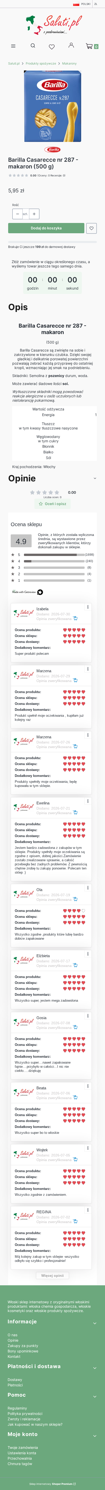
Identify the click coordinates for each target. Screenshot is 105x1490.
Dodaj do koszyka (46, 228)
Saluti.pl (14, 63)
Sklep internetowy (50, 1483)
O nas (12, 1335)
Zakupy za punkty (23, 1345)
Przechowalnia (20, 1458)
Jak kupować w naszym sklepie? (35, 1424)
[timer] (52, 278)
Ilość (15, 205)
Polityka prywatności (25, 1413)
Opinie (13, 1340)
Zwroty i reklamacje (24, 1419)
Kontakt (14, 1356)
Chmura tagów (20, 1463)
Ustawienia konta (22, 1453)
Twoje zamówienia (23, 1447)
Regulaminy (17, 1408)
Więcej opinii (52, 1275)
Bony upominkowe (23, 1351)
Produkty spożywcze (41, 63)
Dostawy (15, 1379)
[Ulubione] (52, 47)
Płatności (15, 1385)
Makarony (69, 63)
